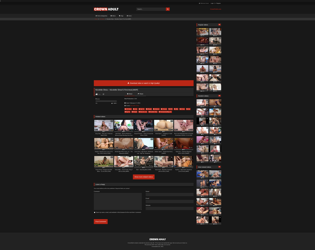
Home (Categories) (102, 15)
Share (141, 94)
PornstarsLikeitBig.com (165, 111)
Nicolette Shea (135, 105)
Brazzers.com (143, 111)
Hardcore (157, 109)
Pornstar (165, 109)
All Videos (102, 19)
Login (212, 3)
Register (218, 3)
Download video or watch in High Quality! (145, 83)
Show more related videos (144, 177)
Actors (130, 15)
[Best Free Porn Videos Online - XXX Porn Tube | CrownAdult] (106, 9)
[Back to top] (310, 245)
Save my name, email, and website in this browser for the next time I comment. (118, 212)
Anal (136, 109)
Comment (97, 191)
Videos (114, 15)
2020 (171, 109)
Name (148, 191)
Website (148, 205)
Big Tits (142, 109)
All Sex (183, 109)
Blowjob (149, 109)
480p (177, 109)
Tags (122, 15)
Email (148, 198)
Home (96, 19)
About (130, 94)
